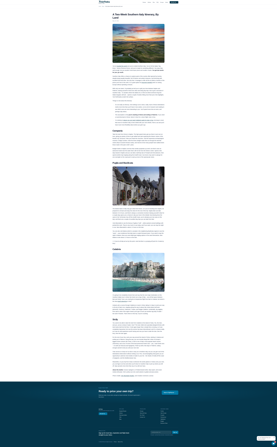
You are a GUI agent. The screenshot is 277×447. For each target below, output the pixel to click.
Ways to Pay (120, 441)
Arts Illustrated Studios (127, 375)
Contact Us (142, 417)
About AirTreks (143, 413)
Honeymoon (163, 417)
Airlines (149, 2)
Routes (144, 2)
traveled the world (122, 66)
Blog (103, 6)
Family (162, 411)
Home (100, 6)
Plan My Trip (174, 2)
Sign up (175, 432)
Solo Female (163, 413)
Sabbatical (163, 419)
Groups (162, 2)
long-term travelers (147, 82)
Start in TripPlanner (170, 392)
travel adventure (122, 301)
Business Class (164, 423)
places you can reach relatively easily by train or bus (138, 120)
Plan (154, 2)
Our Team (142, 415)
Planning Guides (123, 415)
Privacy (115, 441)
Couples (162, 415)
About (166, 2)
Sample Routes (122, 411)
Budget (162, 421)
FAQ (157, 2)
